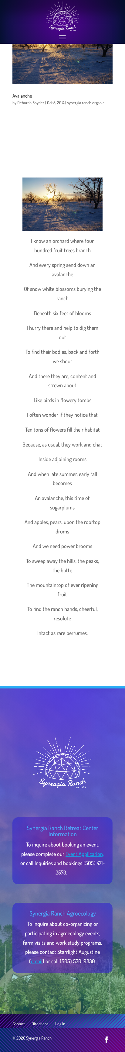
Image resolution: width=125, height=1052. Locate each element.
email (36, 961)
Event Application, (85, 853)
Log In (60, 1024)
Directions (40, 1024)
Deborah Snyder (30, 102)
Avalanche (22, 96)
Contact (18, 1024)
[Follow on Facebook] (106, 1039)
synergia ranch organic (85, 102)
